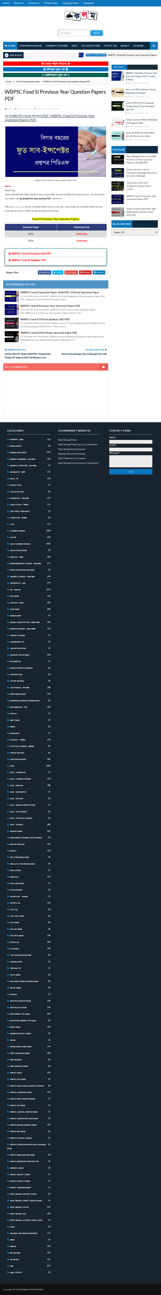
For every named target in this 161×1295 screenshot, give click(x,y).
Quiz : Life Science (18, 812)
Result (125, 45)
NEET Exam (14, 720)
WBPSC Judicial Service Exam (23, 1112)
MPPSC (13, 714)
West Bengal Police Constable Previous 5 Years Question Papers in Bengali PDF (141, 159)
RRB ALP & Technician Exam (22, 864)
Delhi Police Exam (18, 551)
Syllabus (14, 949)
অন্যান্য (12, 1227)
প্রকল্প (11, 1266)
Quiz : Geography (18, 792)
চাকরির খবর (13, 1246)
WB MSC (13, 995)
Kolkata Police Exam (19, 655)
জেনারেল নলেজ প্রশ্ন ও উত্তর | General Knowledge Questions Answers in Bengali (141, 172)
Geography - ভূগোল (18, 583)
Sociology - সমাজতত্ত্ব (19, 897)
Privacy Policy (51, 3)
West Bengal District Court (23, 1194)
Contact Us (33, 3)
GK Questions (90, 45)
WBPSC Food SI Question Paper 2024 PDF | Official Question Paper (59, 292)
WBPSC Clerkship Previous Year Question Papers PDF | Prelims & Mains (141, 76)
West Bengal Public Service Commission (78, 444)
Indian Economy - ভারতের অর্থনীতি (22, 629)
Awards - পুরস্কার (16, 439)
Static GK (110, 45)
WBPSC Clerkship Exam (80, 55)
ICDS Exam (14, 609)
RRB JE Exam (15, 870)
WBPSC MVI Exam (17, 1132)
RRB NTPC (14, 877)
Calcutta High (17, 492)
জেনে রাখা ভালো (14, 1260)
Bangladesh (16, 446)
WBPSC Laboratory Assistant (24, 1119)
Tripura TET (15, 968)
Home (6, 3)
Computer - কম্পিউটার (18, 518)
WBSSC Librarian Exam (20, 1188)
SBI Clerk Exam (17, 884)
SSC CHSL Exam (17, 916)
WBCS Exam (15, 1027)
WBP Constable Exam (20, 1053)
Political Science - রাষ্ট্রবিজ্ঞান (22, 746)
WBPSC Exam (16, 1073)
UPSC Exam (15, 975)
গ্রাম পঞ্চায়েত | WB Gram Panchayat (23, 1233)
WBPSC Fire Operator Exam (22, 1099)
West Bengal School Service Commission (78, 463)
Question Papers (18, 759)
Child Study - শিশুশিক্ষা (19, 505)
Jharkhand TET (17, 642)
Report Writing (17, 844)
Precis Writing (17, 753)
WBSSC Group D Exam (20, 1181)
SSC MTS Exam (16, 936)
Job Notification (18, 648)
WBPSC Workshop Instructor (24, 1162)
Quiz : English (16, 786)
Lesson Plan (16, 675)
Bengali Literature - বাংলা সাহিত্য (23, 466)
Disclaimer (89, 3)
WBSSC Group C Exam (20, 1175)
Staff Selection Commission (72, 458)
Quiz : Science (16, 825)
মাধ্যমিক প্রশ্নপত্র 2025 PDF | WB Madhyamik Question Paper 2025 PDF (141, 212)
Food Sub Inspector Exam (48, 109)
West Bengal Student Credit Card (26, 1220)
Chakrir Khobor (30, 45)
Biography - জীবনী (17, 472)
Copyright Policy (71, 3)
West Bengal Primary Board (71, 449)
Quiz (75, 45)
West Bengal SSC (18, 1214)
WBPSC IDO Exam (17, 1106)
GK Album (14, 596)
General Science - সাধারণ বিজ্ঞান (22, 577)
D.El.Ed (13, 537)
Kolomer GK (15, 662)
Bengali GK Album (18, 453)
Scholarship (16, 890)
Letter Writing (17, 681)
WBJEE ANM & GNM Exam (20, 1047)
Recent (119, 67)
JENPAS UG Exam (17, 635)
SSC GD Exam (16, 929)
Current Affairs (57, 45)
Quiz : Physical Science (21, 818)
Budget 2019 (15, 485)
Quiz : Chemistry (18, 773)
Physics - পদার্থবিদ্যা (17, 740)
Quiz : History (16, 799)
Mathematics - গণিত (18, 707)
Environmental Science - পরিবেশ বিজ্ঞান (25, 564)
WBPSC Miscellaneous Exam (23, 1125)
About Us (18, 3)
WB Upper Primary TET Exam (23, 1021)
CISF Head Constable (20, 511)
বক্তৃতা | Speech (16, 1273)
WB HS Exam (15, 988)
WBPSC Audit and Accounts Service (27, 1086)
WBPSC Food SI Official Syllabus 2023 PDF (45, 319)
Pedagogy (14, 733)
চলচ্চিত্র (12, 1240)
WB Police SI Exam (18, 1008)
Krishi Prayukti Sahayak (21, 668)
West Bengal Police (19, 1207)
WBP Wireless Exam (19, 1066)
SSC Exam (14, 923)
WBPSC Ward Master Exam (22, 1155)
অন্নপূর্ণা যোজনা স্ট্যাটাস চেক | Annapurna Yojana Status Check (138, 185)
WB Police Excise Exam (20, 1001)
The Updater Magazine (20, 955)
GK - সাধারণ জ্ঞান (15, 590)
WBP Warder (16, 1060)
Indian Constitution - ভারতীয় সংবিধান (25, 622)
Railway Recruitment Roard (71, 454)
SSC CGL (14, 910)
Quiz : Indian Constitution (22, 805)
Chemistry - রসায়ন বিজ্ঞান (19, 498)
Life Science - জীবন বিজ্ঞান (19, 688)
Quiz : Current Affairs (20, 779)
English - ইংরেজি (16, 557)
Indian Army (15, 616)
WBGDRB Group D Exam (20, 1034)
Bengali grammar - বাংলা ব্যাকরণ (22, 459)
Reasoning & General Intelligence (26, 838)
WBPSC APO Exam (18, 1079)
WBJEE (13, 1040)
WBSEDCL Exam (17, 1168)
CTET (12, 524)
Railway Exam (16, 831)
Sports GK (15, 903)
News (12, 727)
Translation (16, 962)
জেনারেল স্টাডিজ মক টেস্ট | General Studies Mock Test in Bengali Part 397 (140, 106)
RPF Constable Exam (19, 857)
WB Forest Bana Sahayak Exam (24, 981)
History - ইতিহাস (17, 603)
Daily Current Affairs (20, 544)
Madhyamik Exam (18, 694)
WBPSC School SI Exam (21, 1138)
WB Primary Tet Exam (20, 1014)
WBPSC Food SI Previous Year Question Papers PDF (50, 305)
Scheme (138, 45)
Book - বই (14, 479)
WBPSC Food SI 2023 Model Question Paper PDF (48, 332)
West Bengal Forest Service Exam (26, 1201)
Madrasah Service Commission (24, 701)
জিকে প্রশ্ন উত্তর (15, 1253)
